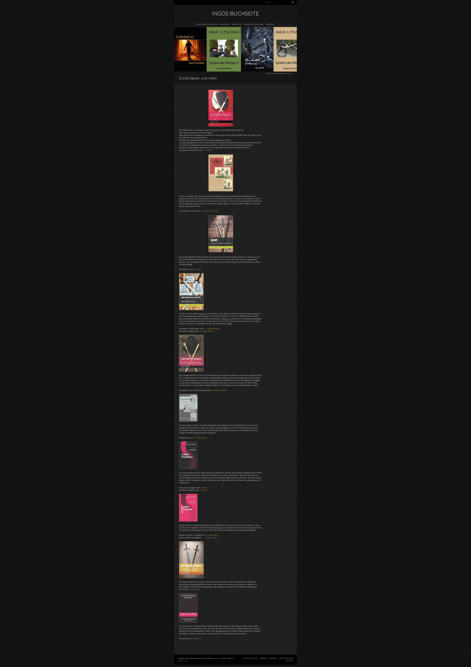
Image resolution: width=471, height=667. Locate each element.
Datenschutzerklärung (253, 24)
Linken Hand (213, 535)
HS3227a (197, 638)
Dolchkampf (202, 438)
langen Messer (214, 328)
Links (205, 488)
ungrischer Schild (211, 211)
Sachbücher (237, 24)
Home (268, 73)
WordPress (217, 658)
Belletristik (224, 24)
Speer (200, 269)
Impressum (270, 24)
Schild (209, 150)
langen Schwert (221, 390)
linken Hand (212, 537)
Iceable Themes (183, 661)
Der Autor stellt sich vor (207, 24)
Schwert (196, 589)
